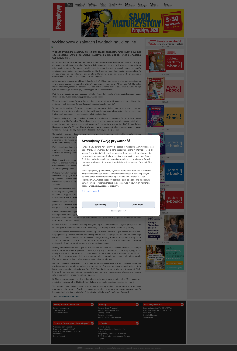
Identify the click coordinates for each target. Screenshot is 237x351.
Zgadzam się (99, 204)
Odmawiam (137, 204)
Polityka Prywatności (91, 191)
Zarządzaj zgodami (118, 211)
